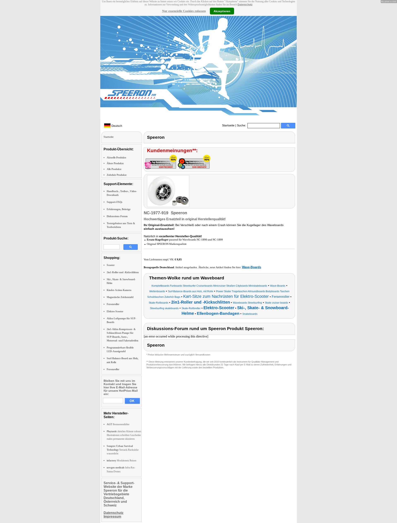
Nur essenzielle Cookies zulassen (184, 11)
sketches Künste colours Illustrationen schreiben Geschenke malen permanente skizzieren (124, 435)
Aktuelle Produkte (116, 157)
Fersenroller (113, 304)
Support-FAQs (114, 202)
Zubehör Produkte (117, 175)
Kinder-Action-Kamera (119, 290)
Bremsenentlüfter (118, 424)
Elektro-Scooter (115, 311)
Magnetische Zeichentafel (120, 297)
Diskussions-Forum (117, 216)
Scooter (111, 265)
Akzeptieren (222, 11)
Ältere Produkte (115, 163)
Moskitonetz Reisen (121, 460)
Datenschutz (245, 4)
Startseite (228, 125)
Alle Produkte (114, 169)
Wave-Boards (251, 267)
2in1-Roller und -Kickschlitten (123, 272)
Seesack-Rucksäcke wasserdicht (123, 450)
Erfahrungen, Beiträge (118, 209)
